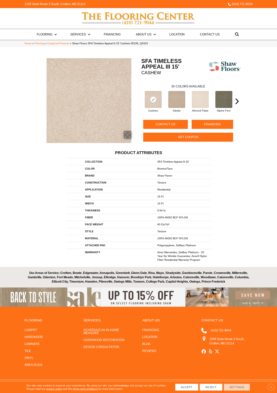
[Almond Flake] (200, 99)
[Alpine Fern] (223, 99)
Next (237, 96)
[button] (55, 34)
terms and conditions (85, 388)
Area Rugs (33, 364)
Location (177, 34)
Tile (27, 350)
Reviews (149, 350)
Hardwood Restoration (104, 340)
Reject (211, 387)
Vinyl (28, 357)
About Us (144, 34)
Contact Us (210, 34)
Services (78, 34)
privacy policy (54, 388)
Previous (139, 96)
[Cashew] (153, 99)
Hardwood (33, 337)
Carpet (51, 43)
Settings (237, 387)
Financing (112, 34)
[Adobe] (176, 99)
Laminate (32, 344)
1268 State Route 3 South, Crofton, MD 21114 (54, 4)
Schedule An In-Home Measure (101, 331)
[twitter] (217, 351)
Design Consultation (101, 347)
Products (64, 43)
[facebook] (204, 351)
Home (28, 43)
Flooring (44, 34)
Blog (146, 344)
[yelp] (210, 351)
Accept (187, 387)
